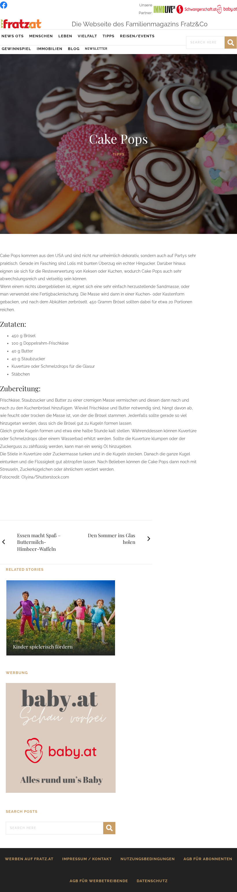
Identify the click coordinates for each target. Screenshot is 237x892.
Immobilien (49, 49)
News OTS (12, 36)
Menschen (41, 36)
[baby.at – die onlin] (61, 737)
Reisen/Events (137, 36)
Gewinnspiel (16, 49)
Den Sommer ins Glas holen (111, 538)
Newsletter (96, 48)
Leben (65, 36)
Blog (73, 49)
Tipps (108, 36)
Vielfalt (87, 36)
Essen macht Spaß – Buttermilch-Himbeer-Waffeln (39, 542)
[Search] (231, 42)
